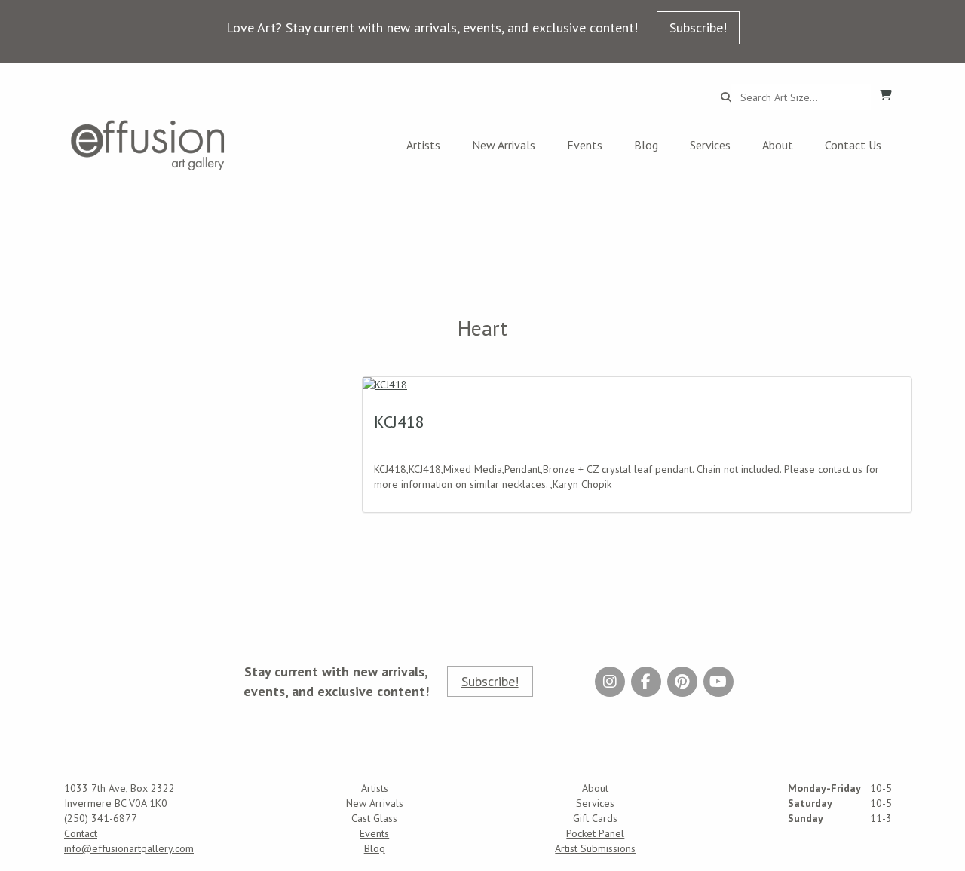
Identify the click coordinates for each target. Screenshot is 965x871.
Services (710, 144)
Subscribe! (698, 27)
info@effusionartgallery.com (129, 848)
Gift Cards (595, 818)
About (777, 144)
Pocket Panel (595, 833)
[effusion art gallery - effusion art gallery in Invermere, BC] (147, 145)
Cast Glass (374, 818)
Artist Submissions (595, 848)
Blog (646, 144)
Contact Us (853, 144)
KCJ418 (399, 421)
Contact (80, 833)
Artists (423, 144)
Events (584, 144)
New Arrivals (503, 144)
